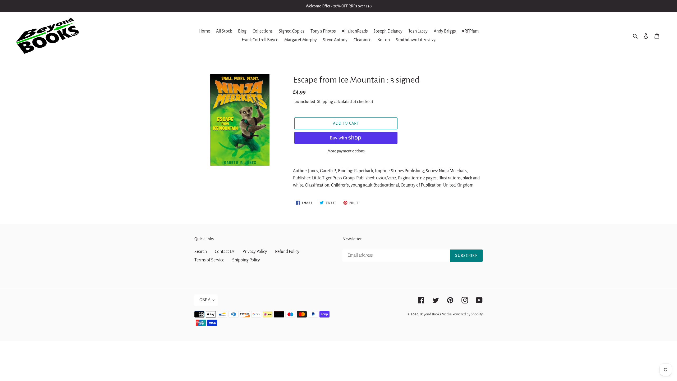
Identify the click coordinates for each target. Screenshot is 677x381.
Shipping (325, 101)
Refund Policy (287, 251)
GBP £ (204, 300)
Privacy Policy (255, 251)
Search (200, 251)
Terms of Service (209, 260)
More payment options (346, 151)
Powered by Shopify (467, 314)
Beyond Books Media (436, 314)
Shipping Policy (246, 260)
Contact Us (225, 251)
